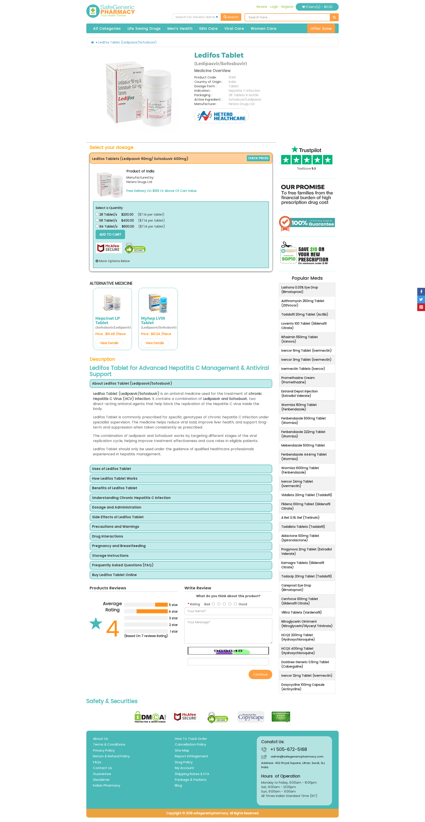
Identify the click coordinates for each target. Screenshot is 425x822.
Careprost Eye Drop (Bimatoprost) (296, 587)
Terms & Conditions (109, 744)
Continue (260, 674)
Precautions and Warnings (115, 527)
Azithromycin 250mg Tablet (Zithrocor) (302, 303)
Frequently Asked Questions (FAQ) (123, 565)
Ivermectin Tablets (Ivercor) (303, 368)
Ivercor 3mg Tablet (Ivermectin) (306, 359)
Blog (178, 785)
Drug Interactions (107, 536)
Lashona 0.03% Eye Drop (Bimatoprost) (299, 289)
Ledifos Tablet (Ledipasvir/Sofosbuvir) (127, 42)
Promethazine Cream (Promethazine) (298, 380)
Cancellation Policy (190, 744)
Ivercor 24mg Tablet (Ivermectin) (297, 483)
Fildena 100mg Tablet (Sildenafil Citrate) (305, 506)
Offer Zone (321, 28)
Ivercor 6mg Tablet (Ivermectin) (306, 350)
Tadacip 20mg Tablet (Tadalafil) (306, 576)
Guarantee (102, 773)
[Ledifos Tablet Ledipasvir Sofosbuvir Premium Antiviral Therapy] (139, 92)
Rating (195, 604)
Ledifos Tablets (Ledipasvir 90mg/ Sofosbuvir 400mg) (140, 158)
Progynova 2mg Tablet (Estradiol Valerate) (306, 551)
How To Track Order (191, 738)
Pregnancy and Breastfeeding (119, 546)
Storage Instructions (110, 556)
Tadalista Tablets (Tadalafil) (303, 526)
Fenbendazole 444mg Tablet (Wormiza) (304, 456)
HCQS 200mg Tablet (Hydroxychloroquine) (298, 637)
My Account (184, 768)
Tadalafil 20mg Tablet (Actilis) (304, 314)
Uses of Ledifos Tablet (111, 469)
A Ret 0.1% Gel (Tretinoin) (300, 517)
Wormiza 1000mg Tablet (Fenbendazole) (300, 470)
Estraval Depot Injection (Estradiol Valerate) (299, 393)
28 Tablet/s (108, 214)
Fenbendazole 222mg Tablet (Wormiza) (303, 434)
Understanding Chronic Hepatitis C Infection (131, 498)
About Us (100, 738)
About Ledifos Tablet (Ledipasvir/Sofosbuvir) (132, 384)
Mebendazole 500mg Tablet (303, 445)
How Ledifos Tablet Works (114, 479)
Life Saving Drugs (144, 28)
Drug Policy (184, 762)
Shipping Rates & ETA (192, 773)
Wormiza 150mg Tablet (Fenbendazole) (299, 407)
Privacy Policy (104, 750)
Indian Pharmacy (106, 785)
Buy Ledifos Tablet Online (114, 575)
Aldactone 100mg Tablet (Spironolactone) (300, 538)
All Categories (107, 28)
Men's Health (180, 28)
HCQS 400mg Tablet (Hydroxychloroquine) (298, 650)
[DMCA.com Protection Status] (150, 717)
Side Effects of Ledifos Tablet (118, 517)
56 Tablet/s (108, 220)
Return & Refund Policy (111, 756)
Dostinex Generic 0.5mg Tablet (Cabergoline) (305, 664)
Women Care (263, 28)
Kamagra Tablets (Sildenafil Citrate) (302, 565)
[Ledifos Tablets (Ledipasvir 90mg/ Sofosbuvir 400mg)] (109, 184)
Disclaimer (101, 779)
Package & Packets (191, 779)
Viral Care (234, 28)
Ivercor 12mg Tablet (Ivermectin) (306, 675)
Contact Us (102, 768)
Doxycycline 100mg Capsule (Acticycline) (303, 686)
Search (232, 17)
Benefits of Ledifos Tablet (114, 488)
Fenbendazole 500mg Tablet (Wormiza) (303, 420)
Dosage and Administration (116, 507)
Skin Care (208, 28)
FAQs (97, 762)
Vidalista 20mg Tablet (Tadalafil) (306, 495)
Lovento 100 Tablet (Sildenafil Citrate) (303, 325)
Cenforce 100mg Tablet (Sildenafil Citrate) (299, 601)
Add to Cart (110, 234)
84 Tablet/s (108, 226)
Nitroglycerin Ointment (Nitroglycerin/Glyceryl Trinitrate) (307, 623)
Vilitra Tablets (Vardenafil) (301, 612)
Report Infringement (191, 756)
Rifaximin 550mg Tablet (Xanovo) (299, 339)
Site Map (182, 750)
